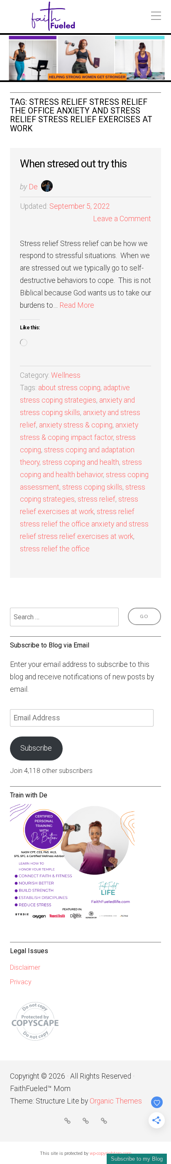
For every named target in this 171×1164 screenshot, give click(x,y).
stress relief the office (55, 549)
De (33, 187)
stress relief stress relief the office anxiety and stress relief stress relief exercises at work (84, 524)
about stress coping (69, 388)
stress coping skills (92, 487)
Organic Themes (116, 1101)
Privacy (21, 982)
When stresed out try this (73, 163)
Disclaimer (25, 967)
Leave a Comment (122, 219)
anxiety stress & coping (75, 425)
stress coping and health (80, 462)
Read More (76, 305)
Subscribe (36, 748)
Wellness (66, 375)
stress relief (96, 499)
